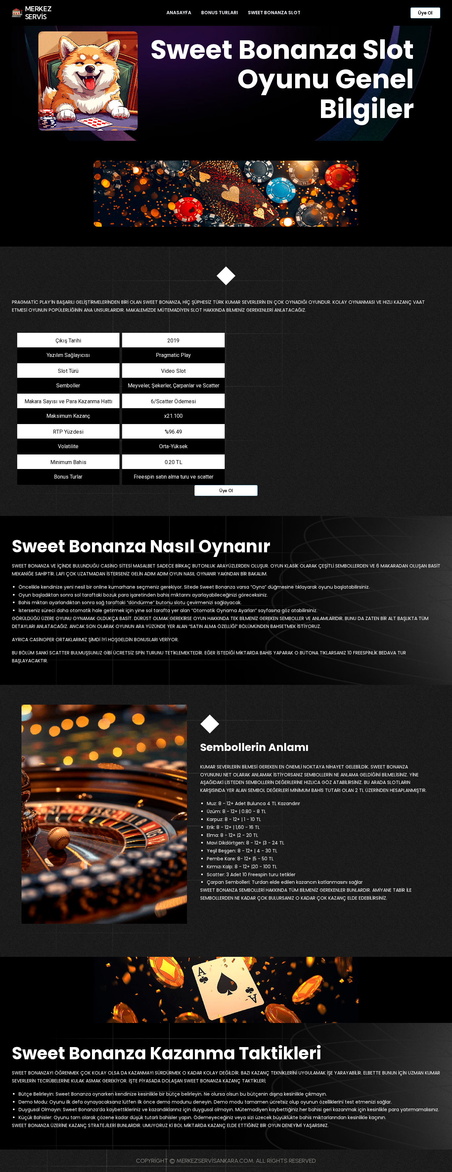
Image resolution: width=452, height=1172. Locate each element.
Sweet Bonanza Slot (274, 12)
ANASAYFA (178, 12)
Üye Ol (425, 13)
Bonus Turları (219, 12)
